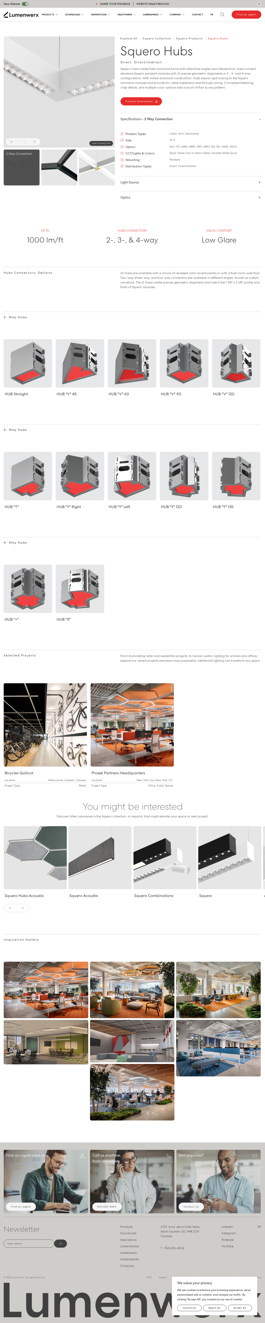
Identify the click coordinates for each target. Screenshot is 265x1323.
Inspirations (99, 14)
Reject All (215, 1307)
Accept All (240, 1307)
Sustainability (129, 1259)
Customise (189, 1307)
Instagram (229, 1233)
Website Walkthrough (152, 4)
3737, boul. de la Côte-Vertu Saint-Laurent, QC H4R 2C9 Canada (180, 1231)
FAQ (149, 1277)
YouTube (228, 1246)
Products (48, 14)
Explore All (129, 38)
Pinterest (228, 1240)
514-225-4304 (107, 1206)
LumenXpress (151, 14)
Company (175, 14)
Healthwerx (125, 14)
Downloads (72, 14)
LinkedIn (227, 1227)
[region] (214, 1296)
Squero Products (189, 38)
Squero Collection (157, 38)
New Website (12, 4)
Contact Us (191, 1206)
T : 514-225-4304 (172, 1248)
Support (163, 1277)
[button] (11, 142)
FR (211, 14)
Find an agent (246, 14)
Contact (197, 14)
